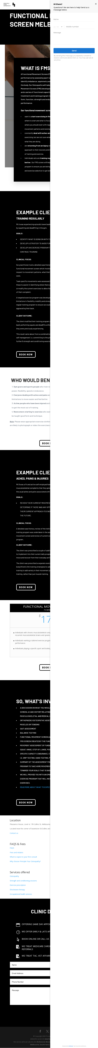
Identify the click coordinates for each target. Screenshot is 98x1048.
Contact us (14, 833)
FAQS (12, 848)
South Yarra (44, 1044)
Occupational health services (21, 894)
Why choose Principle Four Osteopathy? (25, 861)
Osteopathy (14, 876)
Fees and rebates (16, 852)
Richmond (41, 1042)
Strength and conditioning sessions (23, 881)
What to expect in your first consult (23, 857)
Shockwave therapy (17, 889)
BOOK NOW (26, 354)
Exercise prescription (18, 885)
